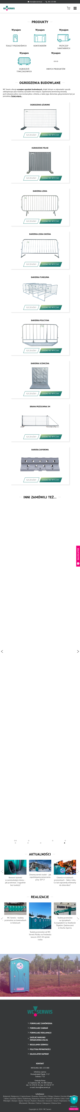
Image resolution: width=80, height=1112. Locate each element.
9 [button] (64, 842)
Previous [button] (1, 651)
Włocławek (23, 1103)
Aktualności (40, 854)
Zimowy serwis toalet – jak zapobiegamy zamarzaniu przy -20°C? (40, 877)
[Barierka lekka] (40, 206)
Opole (21, 1101)
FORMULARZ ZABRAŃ (39, 1028)
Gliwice (57, 1096)
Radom (34, 1101)
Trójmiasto (63, 1101)
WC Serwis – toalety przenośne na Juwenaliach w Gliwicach (15, 920)
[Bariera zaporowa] (40, 464)
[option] (15, 873)
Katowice (35, 1098)
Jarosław (13, 1098)
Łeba (63, 1098)
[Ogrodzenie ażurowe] (40, 119)
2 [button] (16, 840)
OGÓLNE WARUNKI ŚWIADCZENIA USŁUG (39, 1038)
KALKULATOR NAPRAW (39, 1054)
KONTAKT (40, 1063)
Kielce (42, 1098)
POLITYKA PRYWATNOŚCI (40, 1049)
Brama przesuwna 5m (40, 406)
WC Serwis (47, 1109)
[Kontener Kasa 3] (20, 516)
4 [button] (52, 840)
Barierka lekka (40, 191)
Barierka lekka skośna (40, 234)
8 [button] (40, 842)
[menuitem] (69, 8)
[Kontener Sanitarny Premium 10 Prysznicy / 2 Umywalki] (20, 667)
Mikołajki (6, 1101)
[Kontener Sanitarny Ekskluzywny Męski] (20, 698)
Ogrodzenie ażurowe (40, 105)
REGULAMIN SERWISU (39, 1044)
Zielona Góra (56, 1103)
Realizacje (40, 897)
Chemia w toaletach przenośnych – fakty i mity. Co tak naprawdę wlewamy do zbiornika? (65, 881)
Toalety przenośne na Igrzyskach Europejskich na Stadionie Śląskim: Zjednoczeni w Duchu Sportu (65, 922)
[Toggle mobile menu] (75, 8)
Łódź (67, 1098)
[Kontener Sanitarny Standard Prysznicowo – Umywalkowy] (20, 576)
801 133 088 (52, 2)
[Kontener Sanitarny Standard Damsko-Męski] (20, 546)
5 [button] (65, 840)
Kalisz (20, 1098)
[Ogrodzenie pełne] (40, 162)
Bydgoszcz (15, 1096)
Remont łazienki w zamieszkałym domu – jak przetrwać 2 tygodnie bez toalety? (15, 881)
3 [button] (28, 840)
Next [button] (78, 651)
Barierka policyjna (40, 320)
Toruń (56, 1101)
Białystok (6, 1096)
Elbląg (50, 1096)
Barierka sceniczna (40, 363)
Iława (7, 1098)
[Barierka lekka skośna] (40, 249)
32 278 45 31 (34, 1085)
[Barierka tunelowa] (40, 292)
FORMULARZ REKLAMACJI (40, 1032)
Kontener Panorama (20, 748)
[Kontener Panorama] (20, 758)
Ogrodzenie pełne (40, 148)
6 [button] (15, 842)
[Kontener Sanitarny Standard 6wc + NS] (20, 607)
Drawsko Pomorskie (39, 1096)
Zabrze (38, 1103)
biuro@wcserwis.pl (36, 2)
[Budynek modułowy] (20, 728)
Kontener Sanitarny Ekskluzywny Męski (20, 688)
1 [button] (14, 840)
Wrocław (31, 1103)
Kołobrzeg (27, 1098)
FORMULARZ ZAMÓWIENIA (41, 1023)
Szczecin (49, 1101)
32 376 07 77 (49, 1085)
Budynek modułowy (20, 718)
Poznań (27, 1101)
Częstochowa (25, 1096)
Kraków (57, 1098)
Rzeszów (41, 1101)
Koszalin (49, 1098)
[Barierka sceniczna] (40, 378)
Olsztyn (14, 1101)
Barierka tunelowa (40, 277)
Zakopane (46, 1103)
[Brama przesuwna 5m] (40, 421)
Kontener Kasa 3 (20, 506)
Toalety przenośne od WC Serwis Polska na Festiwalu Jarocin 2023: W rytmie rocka (40, 936)
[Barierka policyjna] (40, 335)
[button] (1, 871)
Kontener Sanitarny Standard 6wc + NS (20, 597)
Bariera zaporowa (40, 449)
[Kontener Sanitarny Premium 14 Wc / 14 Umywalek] (20, 637)
